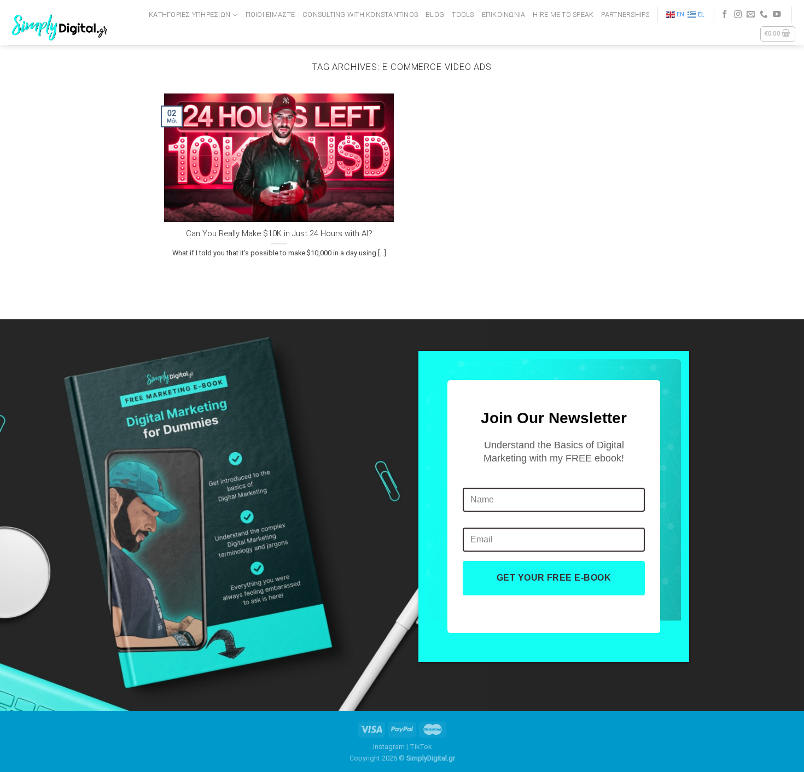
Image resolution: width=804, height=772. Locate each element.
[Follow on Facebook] (725, 14)
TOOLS (463, 14)
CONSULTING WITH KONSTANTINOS (360, 14)
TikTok (421, 746)
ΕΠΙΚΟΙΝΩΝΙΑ (504, 14)
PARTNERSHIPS (625, 14)
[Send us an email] (751, 14)
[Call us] (764, 14)
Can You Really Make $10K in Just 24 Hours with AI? (279, 233)
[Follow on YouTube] (777, 14)
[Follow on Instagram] (738, 14)
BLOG (435, 14)
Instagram (389, 746)
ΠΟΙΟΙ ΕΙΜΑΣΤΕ (270, 14)
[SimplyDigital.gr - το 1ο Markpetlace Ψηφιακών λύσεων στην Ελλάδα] (61, 23)
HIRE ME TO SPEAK (563, 14)
